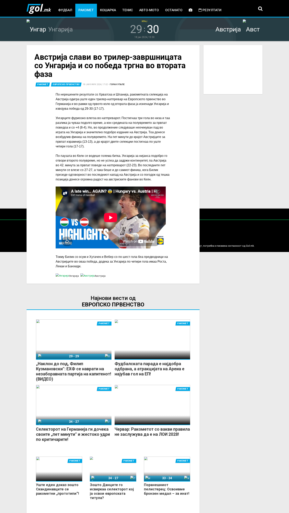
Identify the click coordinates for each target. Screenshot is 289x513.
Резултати (211, 10)
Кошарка (108, 10)
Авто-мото (149, 10)
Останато (173, 10)
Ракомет (86, 10)
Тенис (127, 10)
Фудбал (65, 10)
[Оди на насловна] (39, 9)
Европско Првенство (66, 84)
